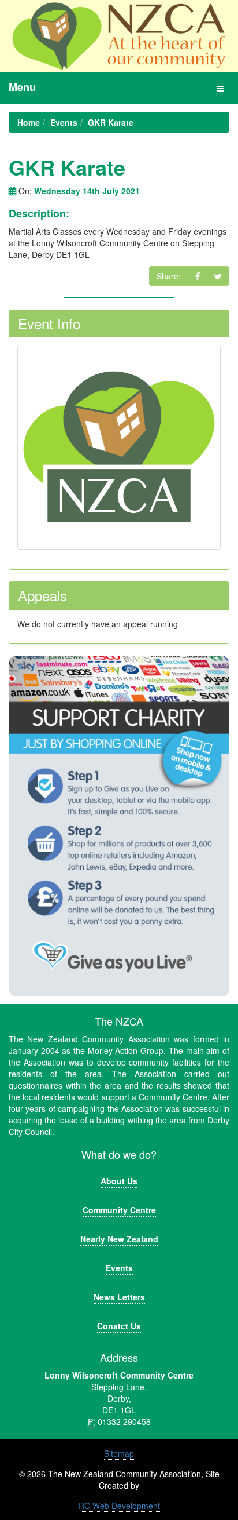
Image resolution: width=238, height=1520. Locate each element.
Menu (22, 86)
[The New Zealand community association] (119, 36)
